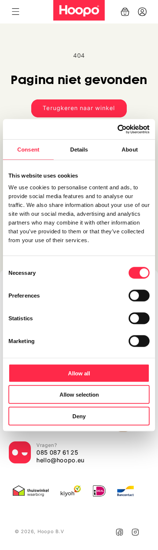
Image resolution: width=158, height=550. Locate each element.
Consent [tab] (28, 149)
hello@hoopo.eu (60, 460)
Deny (79, 416)
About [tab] (130, 149)
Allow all (79, 373)
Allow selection (79, 394)
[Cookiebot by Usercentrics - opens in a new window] (117, 129)
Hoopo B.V (50, 531)
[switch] (139, 295)
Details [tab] (79, 149)
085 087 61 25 (57, 452)
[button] (15, 11)
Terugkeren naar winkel (79, 108)
